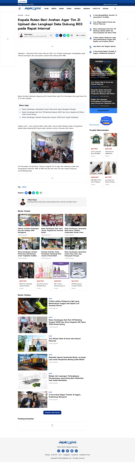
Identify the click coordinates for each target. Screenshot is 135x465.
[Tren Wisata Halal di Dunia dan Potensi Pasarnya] (32, 343)
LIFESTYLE (96, 9)
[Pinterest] (67, 450)
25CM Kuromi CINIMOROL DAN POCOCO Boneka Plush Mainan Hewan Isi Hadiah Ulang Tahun (43, 285)
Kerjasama (74, 455)
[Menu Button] (20, 8)
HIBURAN (86, 9)
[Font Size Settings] (51, 35)
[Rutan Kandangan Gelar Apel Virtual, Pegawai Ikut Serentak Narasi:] (52, 220)
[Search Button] (115, 8)
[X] (60, 35)
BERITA (54, 9)
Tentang (47, 455)
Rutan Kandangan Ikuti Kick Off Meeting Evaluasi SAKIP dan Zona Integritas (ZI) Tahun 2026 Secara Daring (53, 113)
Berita (24, 187)
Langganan (66, 455)
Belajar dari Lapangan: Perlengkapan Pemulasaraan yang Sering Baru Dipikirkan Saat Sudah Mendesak (66, 378)
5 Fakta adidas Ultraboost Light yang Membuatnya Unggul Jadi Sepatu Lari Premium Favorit (64, 303)
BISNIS (61, 9)
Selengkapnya (103, 111)
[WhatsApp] (68, 35)
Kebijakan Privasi (84, 455)
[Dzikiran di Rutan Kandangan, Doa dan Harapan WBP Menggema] (29, 220)
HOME (46, 9)
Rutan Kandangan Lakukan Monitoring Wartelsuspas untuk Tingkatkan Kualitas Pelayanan (27, 254)
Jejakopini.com (66, 458)
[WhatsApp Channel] (76, 450)
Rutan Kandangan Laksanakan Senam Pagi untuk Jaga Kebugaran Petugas (49, 109)
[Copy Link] (71, 35)
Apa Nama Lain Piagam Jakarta (104, 46)
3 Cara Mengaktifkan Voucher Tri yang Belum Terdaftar (105, 16)
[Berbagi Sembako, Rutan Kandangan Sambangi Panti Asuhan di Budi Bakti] (52, 243)
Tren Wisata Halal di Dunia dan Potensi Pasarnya (65, 340)
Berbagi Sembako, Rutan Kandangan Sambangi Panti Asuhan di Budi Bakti (51, 254)
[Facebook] (57, 35)
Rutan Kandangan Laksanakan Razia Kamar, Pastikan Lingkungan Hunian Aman (75, 230)
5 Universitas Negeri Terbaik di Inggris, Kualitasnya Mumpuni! (65, 396)
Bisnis (50, 298)
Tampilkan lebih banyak (52, 412)
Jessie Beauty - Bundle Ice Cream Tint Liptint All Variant (110, 181)
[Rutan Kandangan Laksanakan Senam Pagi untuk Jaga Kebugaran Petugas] (76, 243)
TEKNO (69, 9)
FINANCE (77, 9)
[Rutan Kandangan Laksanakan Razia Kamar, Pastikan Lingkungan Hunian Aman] (76, 220)
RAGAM (105, 9)
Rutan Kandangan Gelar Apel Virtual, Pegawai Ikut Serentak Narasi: (52, 230)
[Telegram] (64, 35)
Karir (60, 455)
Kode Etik (54, 455)
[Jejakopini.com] (67, 444)
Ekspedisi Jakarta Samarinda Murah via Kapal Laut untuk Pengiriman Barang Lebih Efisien (67, 358)
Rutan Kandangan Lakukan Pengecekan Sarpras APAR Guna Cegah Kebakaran (50, 117)
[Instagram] (58, 450)
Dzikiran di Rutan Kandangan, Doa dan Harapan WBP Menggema (28, 230)
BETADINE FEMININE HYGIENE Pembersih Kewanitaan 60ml (94, 181)
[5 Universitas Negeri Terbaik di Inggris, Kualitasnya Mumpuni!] (32, 399)
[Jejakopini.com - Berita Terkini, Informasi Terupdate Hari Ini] (33, 8)
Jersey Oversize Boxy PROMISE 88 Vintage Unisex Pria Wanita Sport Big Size (25, 285)
